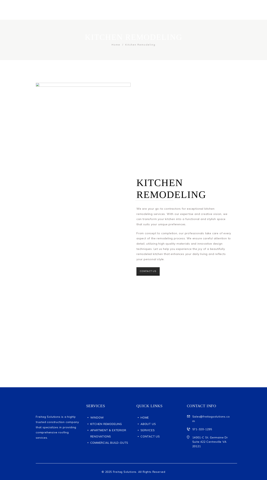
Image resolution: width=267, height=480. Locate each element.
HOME (145, 417)
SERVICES (148, 430)
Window (97, 417)
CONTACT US (148, 271)
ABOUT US (148, 424)
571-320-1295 (202, 429)
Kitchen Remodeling (106, 424)
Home (116, 44)
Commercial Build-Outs (109, 442)
